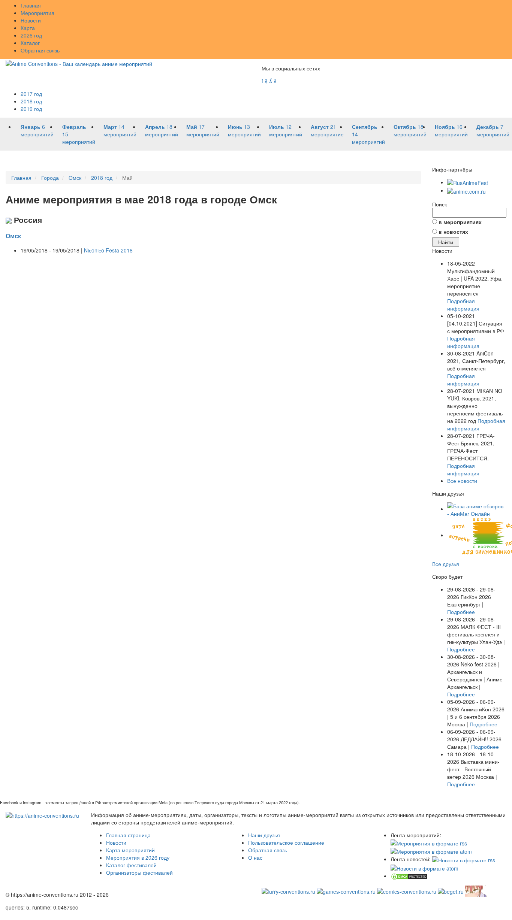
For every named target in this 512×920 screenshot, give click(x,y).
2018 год (31, 101)
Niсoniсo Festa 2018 (108, 250)
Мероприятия (37, 12)
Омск (13, 235)
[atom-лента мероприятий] (431, 850)
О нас (255, 857)
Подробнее (461, 611)
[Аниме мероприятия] (42, 814)
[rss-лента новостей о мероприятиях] (463, 859)
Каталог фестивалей (131, 865)
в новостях (453, 231)
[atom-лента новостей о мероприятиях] (424, 867)
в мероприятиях (460, 222)
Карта (28, 27)
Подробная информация (463, 304)
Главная (31, 5)
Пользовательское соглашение (286, 842)
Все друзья (445, 564)
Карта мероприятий (130, 850)
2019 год (31, 108)
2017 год (31, 93)
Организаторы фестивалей (139, 872)
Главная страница (128, 835)
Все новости (462, 480)
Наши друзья (264, 835)
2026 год (31, 35)
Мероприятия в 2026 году (137, 857)
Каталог (30, 42)
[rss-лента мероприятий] (429, 842)
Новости (31, 20)
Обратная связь (40, 50)
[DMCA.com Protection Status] (409, 876)
